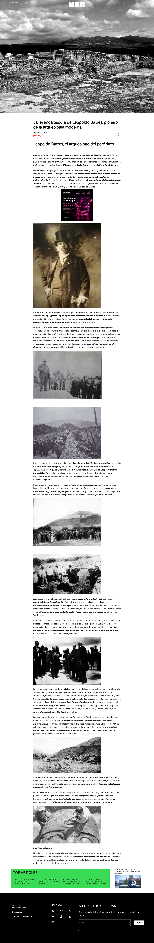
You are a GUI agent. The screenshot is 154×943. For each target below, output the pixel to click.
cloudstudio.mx (77, 931)
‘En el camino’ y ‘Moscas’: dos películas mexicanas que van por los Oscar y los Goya (71, 881)
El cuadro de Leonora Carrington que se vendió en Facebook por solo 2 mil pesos (95, 881)
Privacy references (19, 908)
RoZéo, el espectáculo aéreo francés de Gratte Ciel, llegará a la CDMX (48, 881)
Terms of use (16, 905)
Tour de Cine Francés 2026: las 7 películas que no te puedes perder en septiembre (25, 881)
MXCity (37, 135)
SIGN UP (139, 923)
